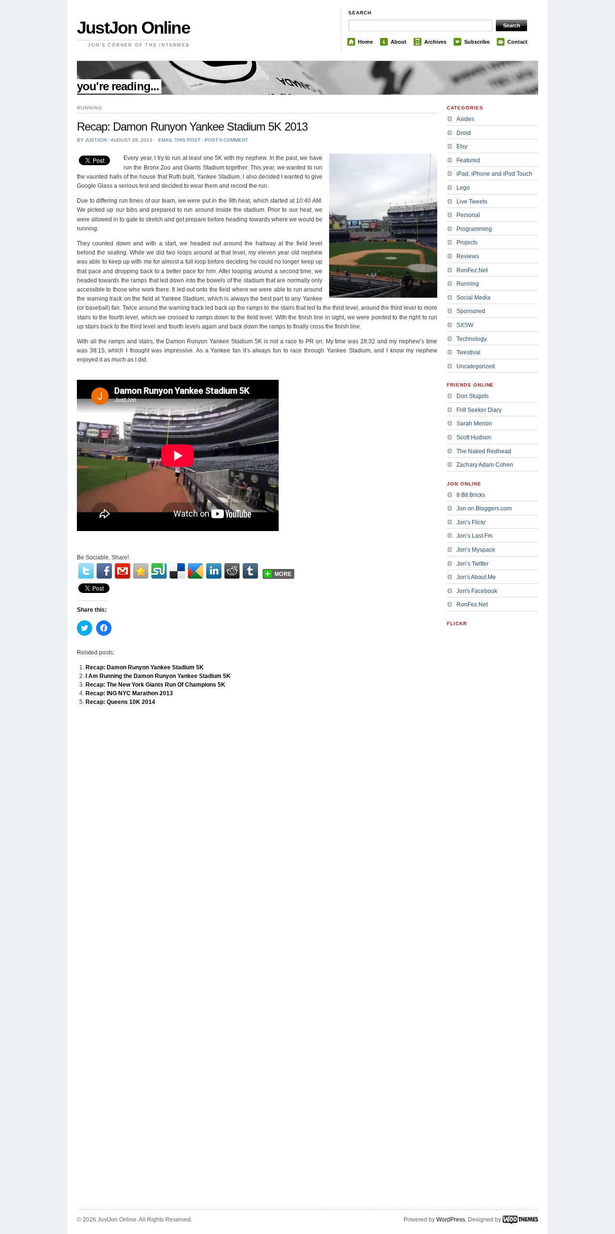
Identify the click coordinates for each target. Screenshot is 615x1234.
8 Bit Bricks (470, 495)
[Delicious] (177, 571)
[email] (122, 571)
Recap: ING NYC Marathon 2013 (129, 693)
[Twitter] (86, 571)
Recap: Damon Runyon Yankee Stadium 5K (145, 667)
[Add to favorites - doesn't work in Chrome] (140, 571)
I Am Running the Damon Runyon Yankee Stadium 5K (158, 676)
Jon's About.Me (476, 577)
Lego (463, 187)
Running (467, 283)
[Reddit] (232, 571)
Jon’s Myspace (475, 549)
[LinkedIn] (213, 571)
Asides (465, 119)
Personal (468, 215)
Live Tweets (471, 201)
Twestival (468, 352)
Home (365, 42)
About (398, 42)
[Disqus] (257, 835)
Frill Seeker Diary (479, 410)
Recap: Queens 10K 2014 (120, 702)
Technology (471, 339)
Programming (474, 229)
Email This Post (179, 140)
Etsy (461, 146)
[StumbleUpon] (159, 571)
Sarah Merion (474, 423)
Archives (435, 42)
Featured (468, 160)
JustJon (96, 140)
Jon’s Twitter (472, 563)
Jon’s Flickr (471, 522)
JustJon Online (133, 27)
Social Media (473, 297)
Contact (517, 42)
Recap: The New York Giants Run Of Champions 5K (155, 684)
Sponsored (470, 311)
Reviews (467, 256)
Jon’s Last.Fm (474, 535)
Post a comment (226, 140)
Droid (463, 133)
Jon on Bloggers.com (484, 508)
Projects (467, 242)
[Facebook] (104, 571)
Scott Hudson (474, 437)
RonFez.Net (472, 270)
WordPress (450, 1219)
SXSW (464, 325)
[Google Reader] (195, 571)
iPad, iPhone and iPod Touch (494, 173)
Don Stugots (472, 396)
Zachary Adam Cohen (484, 464)
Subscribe (477, 42)
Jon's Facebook (476, 591)
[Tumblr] (250, 571)
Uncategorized (475, 366)
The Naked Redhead (483, 451)
